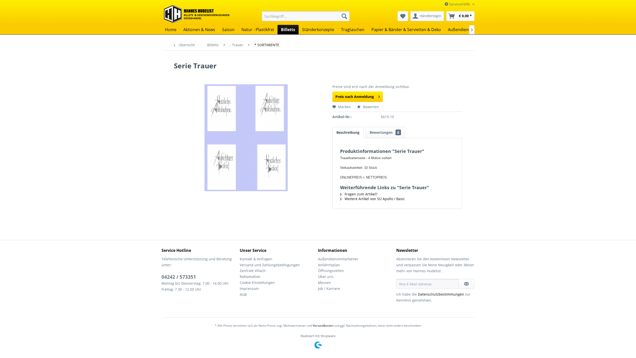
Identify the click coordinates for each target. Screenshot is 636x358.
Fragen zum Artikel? (360, 194)
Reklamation (250, 276)
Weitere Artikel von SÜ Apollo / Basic (374, 198)
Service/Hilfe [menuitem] (459, 4)
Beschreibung (347, 132)
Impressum (249, 288)
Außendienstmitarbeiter (338, 259)
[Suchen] (344, 16)
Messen (324, 282)
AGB (243, 294)
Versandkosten (323, 325)
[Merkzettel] (403, 16)
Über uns (325, 276)
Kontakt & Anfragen (256, 259)
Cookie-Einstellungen (257, 282)
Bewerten (370, 106)
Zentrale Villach (253, 270)
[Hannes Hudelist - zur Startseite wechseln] (196, 14)
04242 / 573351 (178, 277)
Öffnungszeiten (331, 270)
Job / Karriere (329, 288)
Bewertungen (384, 132)
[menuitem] (306, 16)
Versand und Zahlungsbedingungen (270, 265)
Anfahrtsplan (329, 265)
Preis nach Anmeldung (354, 96)
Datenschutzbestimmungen (441, 294)
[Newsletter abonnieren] (466, 284)
